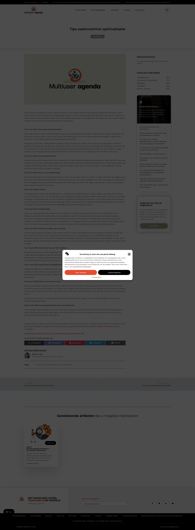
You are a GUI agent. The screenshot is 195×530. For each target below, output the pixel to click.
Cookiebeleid (96, 277)
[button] (129, 254)
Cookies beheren (114, 272)
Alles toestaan (80, 272)
